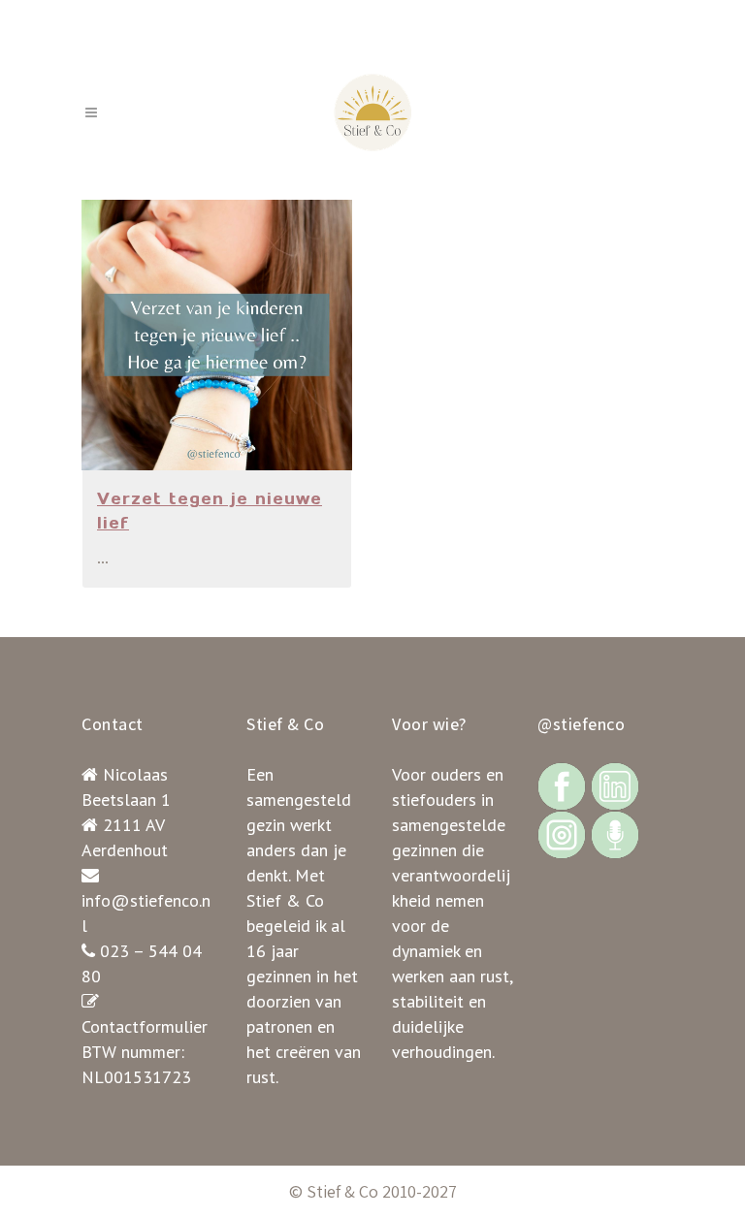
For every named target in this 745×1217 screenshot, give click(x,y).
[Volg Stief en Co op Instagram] (561, 833)
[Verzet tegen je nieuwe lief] (216, 335)
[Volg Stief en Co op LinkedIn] (615, 785)
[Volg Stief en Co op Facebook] (561, 785)
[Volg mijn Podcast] (615, 833)
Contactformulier (144, 1026)
